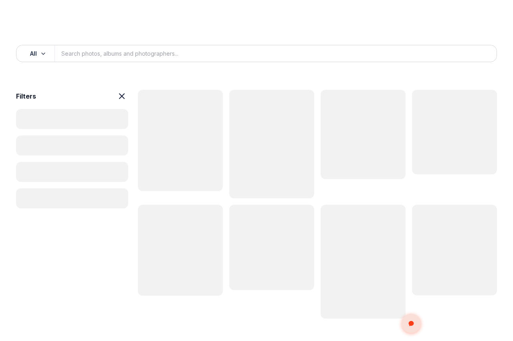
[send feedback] (411, 323)
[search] (482, 53)
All (33, 53)
